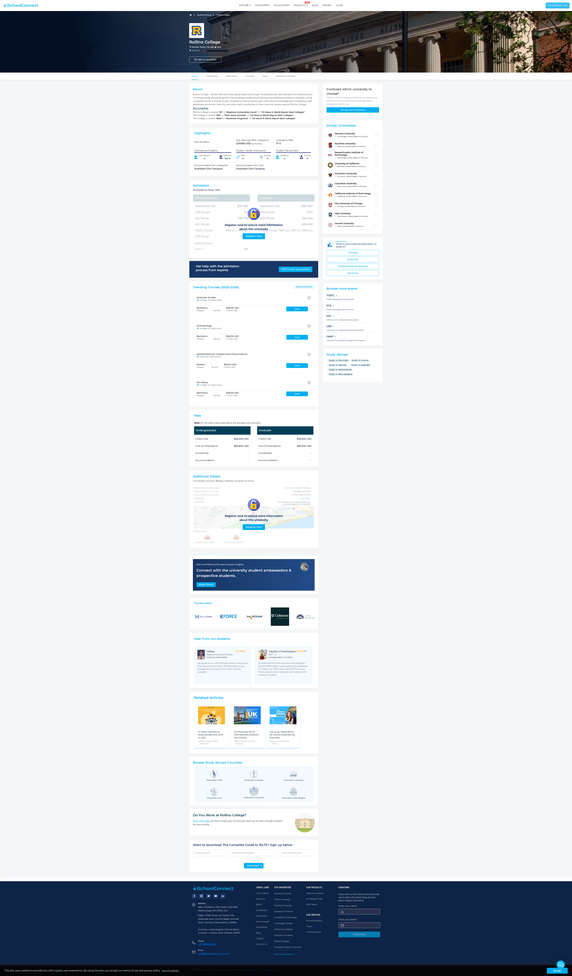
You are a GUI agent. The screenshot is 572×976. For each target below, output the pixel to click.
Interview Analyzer (315, 893)
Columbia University (283, 935)
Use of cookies (170, 970)
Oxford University (282, 900)
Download (253, 865)
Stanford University (283, 905)
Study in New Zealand (340, 374)
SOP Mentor (311, 905)
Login (339, 5)
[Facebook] (194, 896)
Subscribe (359, 934)
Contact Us (261, 944)
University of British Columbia (287, 947)
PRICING (327, 5)
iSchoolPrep (281, 5)
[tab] (194, 76)
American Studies (206, 297)
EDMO (259, 905)
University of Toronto (283, 911)
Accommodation (314, 921)
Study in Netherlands (340, 369)
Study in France (360, 360)
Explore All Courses (304, 287)
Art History (202, 382)
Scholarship (261, 910)
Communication (313, 932)
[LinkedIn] (222, 896)
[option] (198, 727)
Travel (309, 926)
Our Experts (262, 5)
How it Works (262, 893)
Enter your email (348, 919)
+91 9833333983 (207, 944)
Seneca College (281, 941)
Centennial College (283, 929)
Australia (352, 259)
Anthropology (204, 325)
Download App (557, 5)
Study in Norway (337, 364)
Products (300, 4)
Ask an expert (262, 922)
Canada (353, 252)
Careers (260, 939)
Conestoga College (283, 923)
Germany (353, 273)
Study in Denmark (339, 360)
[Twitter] (208, 896)
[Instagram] (201, 896)
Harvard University (282, 894)
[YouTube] (215, 896)
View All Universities (283, 954)
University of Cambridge (285, 917)
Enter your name (348, 906)
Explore (244, 5)
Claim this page (201, 820)
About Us (260, 899)
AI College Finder (314, 899)
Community (261, 916)
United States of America (353, 266)
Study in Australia (360, 364)
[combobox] (217, 50)
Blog (315, 5)
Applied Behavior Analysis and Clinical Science (222, 354)
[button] (561, 965)
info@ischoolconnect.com (213, 953)
